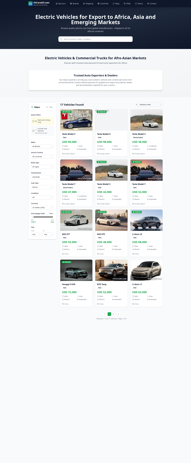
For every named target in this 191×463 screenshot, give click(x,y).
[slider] (33, 217)
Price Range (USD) (38, 213)
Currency (34, 203)
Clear (51, 107)
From (32, 231)
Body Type (35, 163)
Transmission (36, 173)
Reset (51, 213)
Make (33, 142)
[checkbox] (33, 121)
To (43, 231)
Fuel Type (34, 183)
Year (32, 227)
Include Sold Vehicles (42, 130)
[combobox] (42, 146)
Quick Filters (36, 115)
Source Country (37, 152)
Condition (35, 193)
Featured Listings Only (44, 121)
